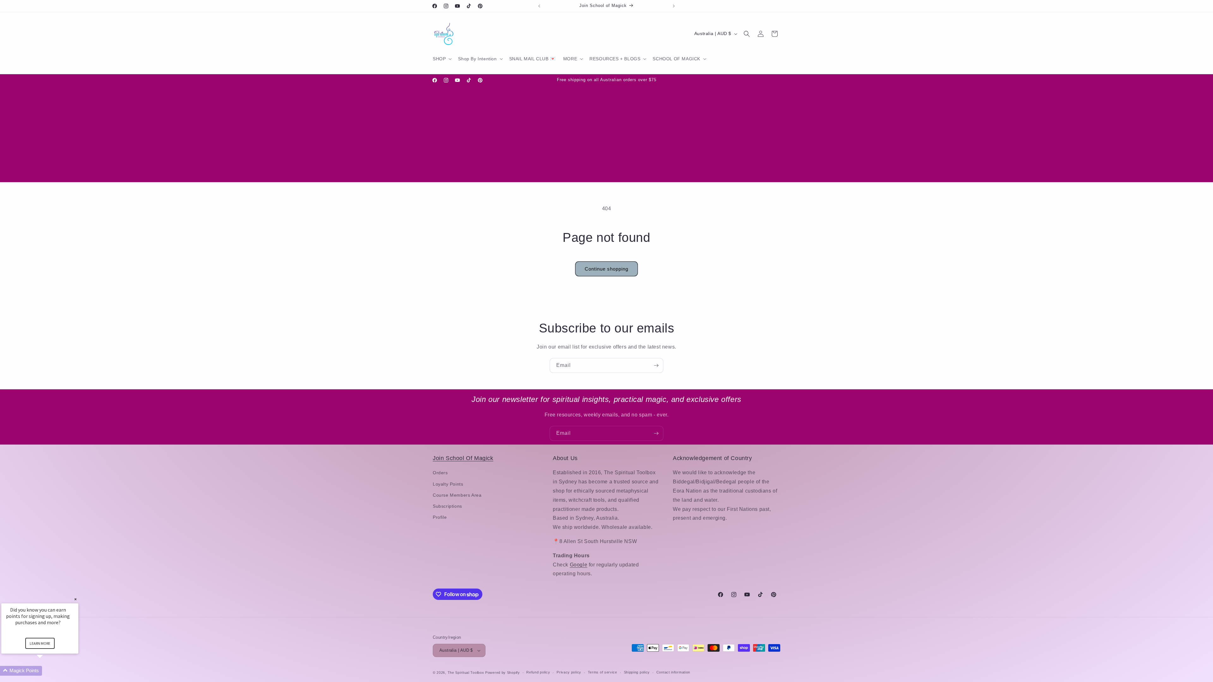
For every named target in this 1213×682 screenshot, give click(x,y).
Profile (440, 517)
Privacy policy (569, 672)
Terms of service (602, 672)
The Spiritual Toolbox (466, 672)
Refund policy (538, 672)
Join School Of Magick (463, 458)
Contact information (673, 672)
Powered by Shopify (502, 672)
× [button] (75, 599)
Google (579, 564)
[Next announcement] (674, 6)
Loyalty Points (448, 484)
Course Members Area (457, 495)
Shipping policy (637, 672)
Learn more (40, 643)
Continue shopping (606, 269)
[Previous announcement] (539, 6)
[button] (441, 58)
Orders (440, 472)
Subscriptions (447, 506)
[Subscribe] (656, 365)
